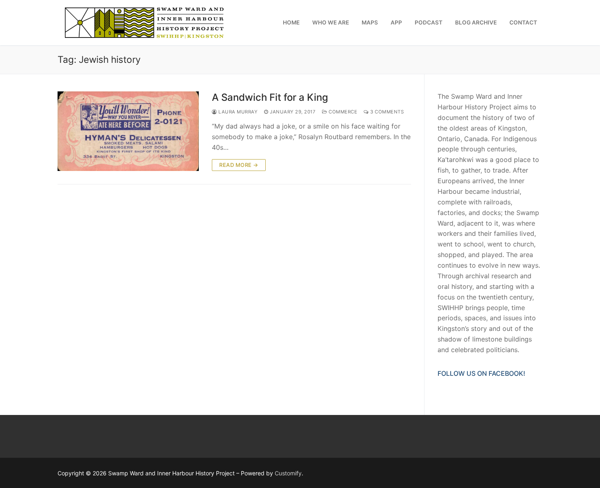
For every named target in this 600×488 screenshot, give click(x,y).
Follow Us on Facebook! (481, 373)
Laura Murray (237, 112)
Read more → (238, 165)
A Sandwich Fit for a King (270, 97)
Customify (288, 473)
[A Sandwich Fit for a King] (128, 131)
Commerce (342, 112)
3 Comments (386, 112)
